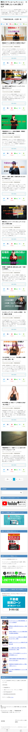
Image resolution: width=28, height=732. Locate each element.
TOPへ (21, 731)
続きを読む (14, 58)
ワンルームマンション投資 (7, 46)
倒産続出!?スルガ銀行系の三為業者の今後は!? (13, 43)
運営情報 (3, 721)
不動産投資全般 (17, 46)
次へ (20, 479)
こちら (12, 697)
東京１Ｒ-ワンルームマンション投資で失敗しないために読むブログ (12, 4)
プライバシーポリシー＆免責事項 (20, 721)
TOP (14, 707)
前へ (8, 479)
